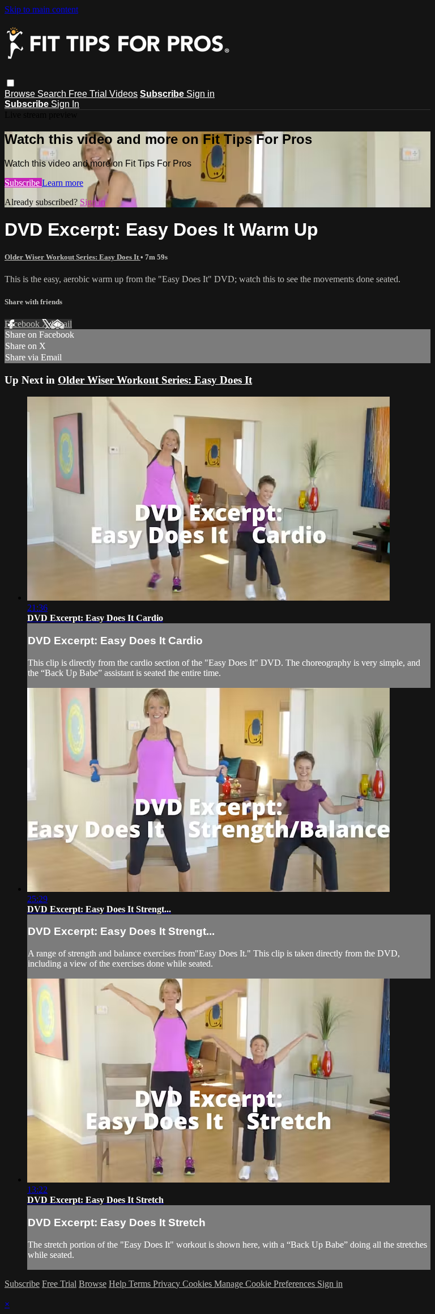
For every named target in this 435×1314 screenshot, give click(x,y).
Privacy (167, 1284)
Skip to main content (41, 9)
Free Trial (59, 1284)
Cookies (198, 1284)
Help (119, 1284)
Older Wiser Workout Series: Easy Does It (72, 257)
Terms (141, 1284)
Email (61, 324)
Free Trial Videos (103, 94)
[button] (10, 83)
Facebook (23, 324)
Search (53, 94)
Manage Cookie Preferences (265, 1284)
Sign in (200, 94)
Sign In (65, 104)
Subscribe (23, 183)
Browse (21, 94)
